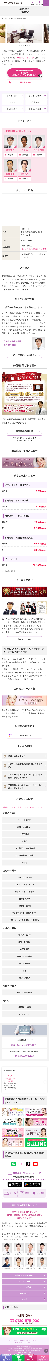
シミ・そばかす (24, 819)
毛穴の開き (24, 834)
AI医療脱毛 (24, 949)
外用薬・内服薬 (24, 1007)
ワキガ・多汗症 (24, 935)
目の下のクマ (24, 898)
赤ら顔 (24, 862)
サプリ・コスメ (24, 1014)
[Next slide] (45, 1082)
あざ (24, 970)
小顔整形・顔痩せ (24, 906)
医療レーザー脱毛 (24, 956)
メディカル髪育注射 (25, 992)
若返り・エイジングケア (24, 891)
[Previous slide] (4, 1082)
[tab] (19, 45)
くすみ (24, 841)
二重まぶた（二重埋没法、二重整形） (24, 920)
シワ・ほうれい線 (24, 877)
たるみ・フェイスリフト (24, 884)
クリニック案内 (9, 18)
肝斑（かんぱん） (24, 826)
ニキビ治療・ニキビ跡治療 (24, 848)
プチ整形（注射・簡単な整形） (24, 913)
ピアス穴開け (24, 977)
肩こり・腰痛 (24, 963)
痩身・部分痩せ (24, 942)
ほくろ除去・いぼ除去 (24, 855)
